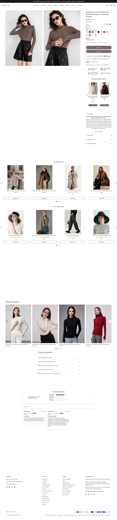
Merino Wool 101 (46, 500)
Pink (87, 35)
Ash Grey (93, 32)
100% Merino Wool (90, 39)
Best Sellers (43, 5)
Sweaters (55, 5)
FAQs (64, 481)
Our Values (44, 481)
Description (90, 113)
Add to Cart (98, 47)
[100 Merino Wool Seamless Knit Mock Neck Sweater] (18, 324)
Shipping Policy (66, 483)
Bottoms (67, 5)
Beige (93, 35)
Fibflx (10, 515)
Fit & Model (90, 135)
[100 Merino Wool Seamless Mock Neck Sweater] (72, 324)
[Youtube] (9, 486)
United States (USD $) (10, 511)
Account (107, 5)
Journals (44, 488)
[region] (58, 326)
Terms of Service (66, 492)
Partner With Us (45, 486)
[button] (88, 19)
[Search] (111, 5)
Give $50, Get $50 (46, 484)
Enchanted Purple (96, 32)
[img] (27, 411)
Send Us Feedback (67, 479)
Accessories (79, 5)
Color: (91, 29)
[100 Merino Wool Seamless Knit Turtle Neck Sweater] (99, 324)
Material (88, 37)
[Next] (110, 321)
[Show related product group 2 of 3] (58, 348)
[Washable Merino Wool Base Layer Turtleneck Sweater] (45, 324)
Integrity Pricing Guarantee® (69, 484)
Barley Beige (107, 32)
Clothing (49, 5)
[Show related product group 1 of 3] (56, 348)
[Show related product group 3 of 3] (61, 348)
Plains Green (90, 35)
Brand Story (44, 479)
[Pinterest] (14, 486)
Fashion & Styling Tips (47, 490)
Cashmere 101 (45, 498)
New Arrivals (36, 5)
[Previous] (7, 321)
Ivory (98, 35)
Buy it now (98, 51)
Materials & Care (91, 139)
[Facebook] (6, 486)
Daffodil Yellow (101, 32)
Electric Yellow (87, 32)
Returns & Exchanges (67, 486)
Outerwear (62, 5)
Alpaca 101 (44, 502)
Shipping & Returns (92, 143)
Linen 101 (44, 494)
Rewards (44, 483)
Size (98, 24)
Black (98, 32)
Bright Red (104, 32)
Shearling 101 (45, 496)
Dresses (73, 5)
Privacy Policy (66, 494)
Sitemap (44, 504)
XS (88, 26)
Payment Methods (66, 490)
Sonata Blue (96, 35)
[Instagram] (12, 486)
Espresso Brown (90, 32)
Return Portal (65, 488)
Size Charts (44, 492)
